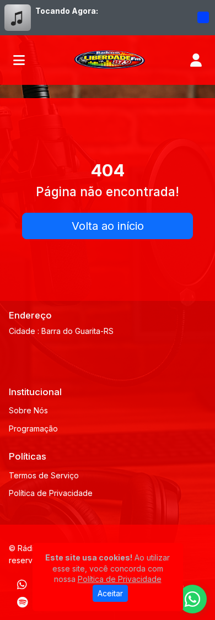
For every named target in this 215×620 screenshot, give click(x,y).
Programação (33, 428)
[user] (196, 60)
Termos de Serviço (44, 475)
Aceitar (110, 593)
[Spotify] (22, 602)
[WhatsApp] (22, 584)
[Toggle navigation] (19, 60)
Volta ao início (108, 226)
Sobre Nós (28, 410)
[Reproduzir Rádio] (203, 17)
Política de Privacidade (51, 493)
